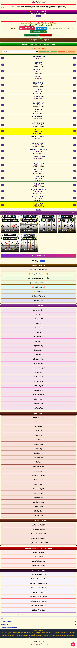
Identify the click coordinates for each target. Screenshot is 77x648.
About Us (30, 645)
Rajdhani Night (38, 394)
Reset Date (66, 51)
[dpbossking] (38, 2)
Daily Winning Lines (38, 273)
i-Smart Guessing (38, 269)
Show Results (48, 51)
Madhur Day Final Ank (38, 579)
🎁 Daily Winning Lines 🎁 (38, 31)
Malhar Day (38, 403)
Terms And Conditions (44, 645)
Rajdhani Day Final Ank (38, 596)
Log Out (42, 260)
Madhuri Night (38, 359)
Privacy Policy (36, 645)
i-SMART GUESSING (31, 35)
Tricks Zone (38, 287)
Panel (74, 58)
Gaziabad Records (38, 561)
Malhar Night (38, 408)
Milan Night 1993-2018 (39, 538)
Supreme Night (38, 381)
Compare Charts (38, 300)
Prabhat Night (38, 372)
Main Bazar (38, 399)
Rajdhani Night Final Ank (38, 601)
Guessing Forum (38, 282)
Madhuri (38, 323)
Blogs (38, 291)
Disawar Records (38, 552)
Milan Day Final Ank (38, 588)
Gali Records (38, 556)
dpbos (25, 632)
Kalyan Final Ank (38, 610)
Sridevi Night (38, 363)
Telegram (43, 28)
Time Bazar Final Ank (38, 574)
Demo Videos (38, 296)
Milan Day (38, 341)
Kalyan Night (38, 390)
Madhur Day (38, 336)
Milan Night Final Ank (38, 592)
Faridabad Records (38, 565)
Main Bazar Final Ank (38, 605)
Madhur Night (38, 377)
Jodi (2, 58)
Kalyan (38, 354)
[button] (38, 265)
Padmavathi (39, 319)
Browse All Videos (38, 255)
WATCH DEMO (46, 35)
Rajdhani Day (38, 345)
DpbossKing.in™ (40, 641)
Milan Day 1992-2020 (38, 534)
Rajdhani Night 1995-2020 (38, 542)
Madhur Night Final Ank (38, 583)
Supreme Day (38, 350)
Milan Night (38, 385)
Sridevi (38, 314)
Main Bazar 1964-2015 (38, 529)
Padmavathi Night (38, 368)
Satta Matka (52, 637)
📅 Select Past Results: (38, 48)
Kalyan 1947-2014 (38, 525)
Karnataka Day (38, 310)
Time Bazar (39, 328)
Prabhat (38, 332)
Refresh (39, 16)
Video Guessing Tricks (38, 278)
